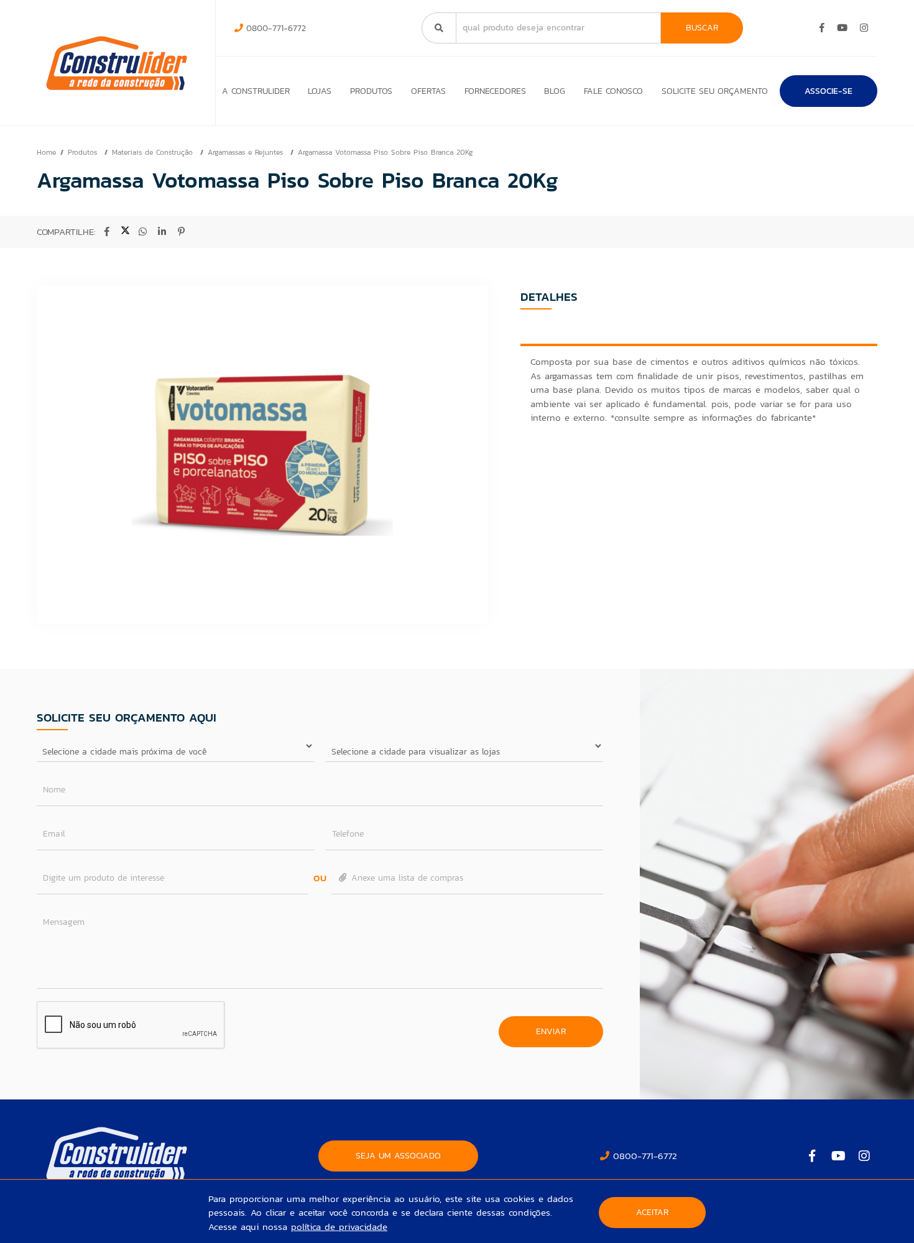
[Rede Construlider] (116, 63)
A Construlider (256, 91)
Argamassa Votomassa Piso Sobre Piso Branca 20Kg (385, 152)
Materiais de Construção (154, 152)
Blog (554, 91)
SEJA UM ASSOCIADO (398, 1155)
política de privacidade (339, 1226)
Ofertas (428, 91)
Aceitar (652, 1212)
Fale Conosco (613, 91)
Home (46, 152)
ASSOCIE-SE (828, 91)
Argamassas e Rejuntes (247, 152)
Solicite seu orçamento (715, 91)
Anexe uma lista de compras (405, 877)
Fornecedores (495, 91)
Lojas (319, 91)
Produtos (371, 91)
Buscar (702, 27)
